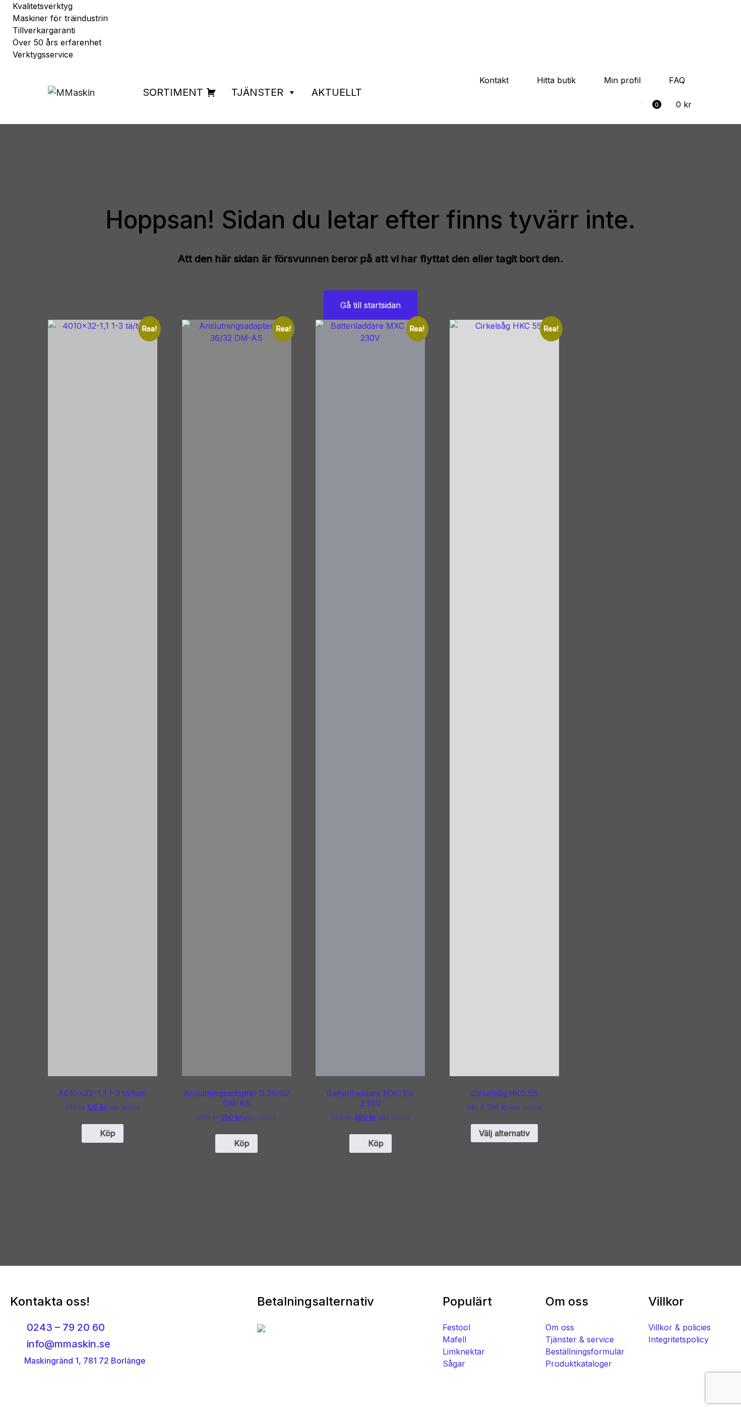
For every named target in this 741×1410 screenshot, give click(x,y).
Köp (107, 1133)
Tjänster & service (579, 1339)
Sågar (454, 1364)
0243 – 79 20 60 (64, 1327)
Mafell (454, 1339)
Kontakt (494, 80)
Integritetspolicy (678, 1339)
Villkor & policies (679, 1327)
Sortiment (173, 92)
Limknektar (464, 1351)
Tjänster (257, 92)
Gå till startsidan (370, 305)
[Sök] (627, 104)
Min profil (622, 80)
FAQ (677, 80)
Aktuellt (337, 92)
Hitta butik (556, 80)
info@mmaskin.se (67, 1344)
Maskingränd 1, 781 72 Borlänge (84, 1361)
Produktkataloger (578, 1364)
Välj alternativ (504, 1133)
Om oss (559, 1327)
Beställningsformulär (585, 1351)
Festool (456, 1327)
